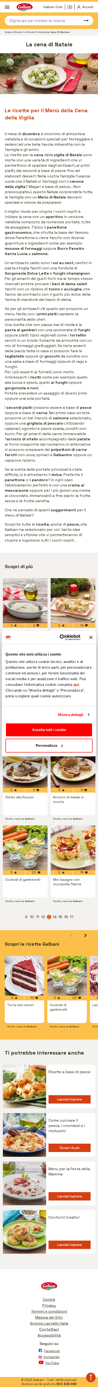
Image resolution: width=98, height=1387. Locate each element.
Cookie (49, 1299)
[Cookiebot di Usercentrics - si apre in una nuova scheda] (60, 637)
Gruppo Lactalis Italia (49, 1323)
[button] (85, 935)
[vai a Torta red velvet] (24, 976)
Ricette (18, 32)
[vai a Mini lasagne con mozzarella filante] (73, 847)
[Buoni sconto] (71, 7)
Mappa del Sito (49, 1317)
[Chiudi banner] (91, 637)
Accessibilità (49, 1335)
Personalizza (46, 745)
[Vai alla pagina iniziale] (49, 1287)
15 (61, 917)
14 (55, 917)
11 (38, 917)
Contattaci (49, 1329)
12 (43, 917)
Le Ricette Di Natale (34, 32)
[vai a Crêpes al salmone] (73, 600)
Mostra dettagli (70, 715)
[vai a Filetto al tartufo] (25, 600)
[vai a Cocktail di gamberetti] (25, 847)
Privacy (49, 1305)
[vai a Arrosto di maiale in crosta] (73, 765)
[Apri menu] (7, 7)
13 (49, 917)
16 (66, 917)
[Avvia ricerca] (83, 20)
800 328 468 (66, 1384)
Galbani (9, 32)
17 (72, 917)
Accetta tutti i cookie (49, 730)
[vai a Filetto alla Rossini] (25, 765)
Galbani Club (53, 7)
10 (32, 917)
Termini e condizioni (49, 1311)
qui (76, 685)
